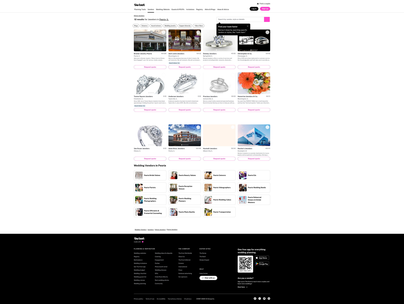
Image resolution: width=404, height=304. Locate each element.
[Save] (163, 32)
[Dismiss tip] (248, 26)
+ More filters (198, 26)
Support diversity (185, 26)
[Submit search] (267, 19)
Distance (145, 26)
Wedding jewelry (170, 26)
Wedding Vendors (140, 230)
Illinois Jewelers (139, 16)
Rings (136, 26)
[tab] (147, 92)
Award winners (156, 26)
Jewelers (151, 230)
